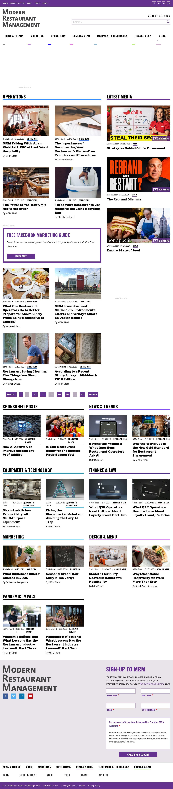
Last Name (146, 695)
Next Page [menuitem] (93, 394)
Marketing (31, 569)
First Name (112, 695)
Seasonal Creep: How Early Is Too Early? (62, 576)
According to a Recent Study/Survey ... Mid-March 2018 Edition (76, 375)
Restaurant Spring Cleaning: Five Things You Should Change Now (25, 375)
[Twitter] (159, 3)
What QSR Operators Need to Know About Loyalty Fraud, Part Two (108, 511)
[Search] (168, 21)
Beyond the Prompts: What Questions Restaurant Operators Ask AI (106, 449)
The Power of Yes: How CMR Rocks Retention (24, 207)
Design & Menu (120, 569)
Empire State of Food (123, 250)
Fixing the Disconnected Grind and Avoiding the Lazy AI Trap (65, 516)
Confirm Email (148, 709)
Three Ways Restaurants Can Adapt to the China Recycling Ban (78, 209)
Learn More (21, 256)
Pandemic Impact (30, 630)
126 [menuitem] (67, 394)
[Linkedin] (163, 3)
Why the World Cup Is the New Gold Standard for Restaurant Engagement (150, 449)
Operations (32, 138)
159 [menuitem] (82, 394)
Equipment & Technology (28, 504)
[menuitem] (5, 3)
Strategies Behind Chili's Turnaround (136, 148)
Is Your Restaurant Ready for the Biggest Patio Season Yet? (63, 451)
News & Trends (120, 439)
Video (135, 143)
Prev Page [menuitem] (11, 394)
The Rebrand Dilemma (124, 199)
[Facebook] (154, 3)
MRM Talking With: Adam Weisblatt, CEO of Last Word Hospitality (25, 147)
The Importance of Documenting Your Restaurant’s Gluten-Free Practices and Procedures (75, 149)
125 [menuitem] (59, 394)
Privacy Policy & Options (152, 684)
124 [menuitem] (51, 394)
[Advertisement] (86, 67)
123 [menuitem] (43, 394)
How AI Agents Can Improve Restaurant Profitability (18, 451)
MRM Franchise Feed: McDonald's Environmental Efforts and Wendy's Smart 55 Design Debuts (76, 312)
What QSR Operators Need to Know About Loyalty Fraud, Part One (151, 511)
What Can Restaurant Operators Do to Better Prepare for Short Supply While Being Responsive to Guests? (23, 314)
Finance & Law (119, 502)
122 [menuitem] (34, 394)
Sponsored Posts (30, 441)
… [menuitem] (27, 394)
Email (109, 709)
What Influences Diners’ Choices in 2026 (21, 576)
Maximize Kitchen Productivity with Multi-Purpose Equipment (17, 516)
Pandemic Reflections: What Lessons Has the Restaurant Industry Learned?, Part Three (20, 642)
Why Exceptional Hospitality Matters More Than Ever (148, 578)
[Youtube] (168, 3)
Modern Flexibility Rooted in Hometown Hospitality (105, 578)
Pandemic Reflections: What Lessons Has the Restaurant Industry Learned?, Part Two (63, 642)
